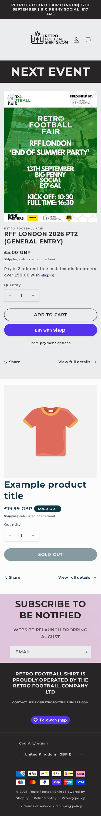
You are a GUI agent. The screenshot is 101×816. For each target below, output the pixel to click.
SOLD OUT (50, 554)
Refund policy (45, 798)
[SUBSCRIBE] (85, 652)
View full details (74, 362)
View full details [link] (74, 577)
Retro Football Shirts (47, 791)
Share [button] (14, 362)
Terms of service (37, 806)
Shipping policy (69, 806)
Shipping (11, 259)
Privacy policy (73, 798)
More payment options (50, 343)
